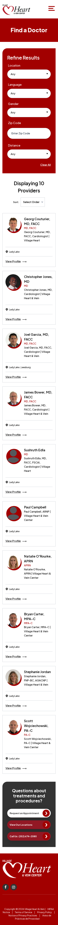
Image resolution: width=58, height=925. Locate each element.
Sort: (16, 202)
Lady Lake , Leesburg (20, 367)
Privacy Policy (44, 912)
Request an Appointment (24, 813)
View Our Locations (21, 824)
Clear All (45, 164)
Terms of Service (23, 912)
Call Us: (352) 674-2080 (23, 836)
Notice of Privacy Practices (23, 915)
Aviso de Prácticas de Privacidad (33, 917)
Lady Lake (14, 251)
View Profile (13, 261)
